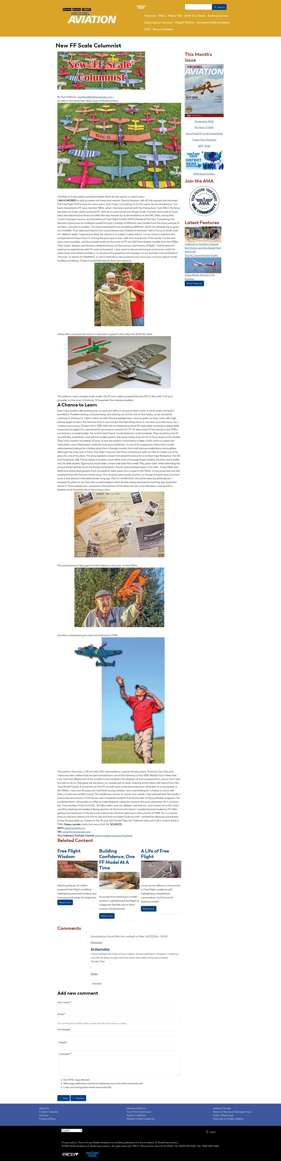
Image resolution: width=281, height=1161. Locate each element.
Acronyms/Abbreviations (213, 22)
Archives (44, 1115)
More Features (194, 283)
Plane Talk (175, 15)
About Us (44, 1108)
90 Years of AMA (204, 127)
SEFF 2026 (204, 145)
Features (150, 15)
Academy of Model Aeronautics (161, 1142)
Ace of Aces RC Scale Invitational (204, 133)
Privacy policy (69, 1142)
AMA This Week (194, 15)
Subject (63, 1042)
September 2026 (204, 121)
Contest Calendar (48, 1111)
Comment (64, 1054)
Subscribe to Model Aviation (228, 1118)
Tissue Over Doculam (204, 139)
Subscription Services (158, 22)
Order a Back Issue (223, 1115)
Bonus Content (163, 29)
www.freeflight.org (74, 828)
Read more (65, 902)
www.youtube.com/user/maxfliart (113, 835)
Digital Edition (184, 22)
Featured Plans (47, 1118)
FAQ (147, 29)
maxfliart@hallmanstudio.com (95, 96)
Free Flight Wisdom (68, 853)
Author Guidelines (136, 1115)
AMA (95, 1154)
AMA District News (204, 173)
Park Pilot (73, 1154)
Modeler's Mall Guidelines (140, 1118)
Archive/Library (218, 15)
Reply (94, 974)
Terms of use (85, 1142)
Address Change (222, 1108)
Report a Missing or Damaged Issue (232, 1111)
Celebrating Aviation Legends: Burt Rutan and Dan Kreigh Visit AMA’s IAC (203, 248)
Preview (80, 1098)
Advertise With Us (136, 1108)
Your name (63, 1002)
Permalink (96, 942)
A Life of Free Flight (155, 853)
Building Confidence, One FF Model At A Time (117, 859)
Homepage (63, 1029)
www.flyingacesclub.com (76, 831)
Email (60, 1014)
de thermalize (100, 949)
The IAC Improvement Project (201, 255)
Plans (162, 15)
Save (65, 1098)
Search (221, 7)
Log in (212, 1132)
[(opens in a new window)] (67, 9)
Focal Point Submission (139, 1111)
